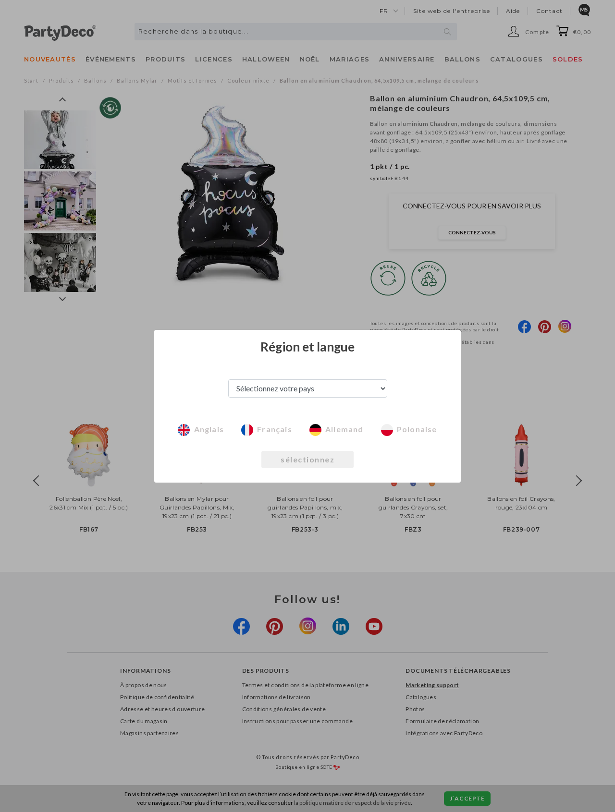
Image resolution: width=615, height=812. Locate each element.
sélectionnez (307, 459)
